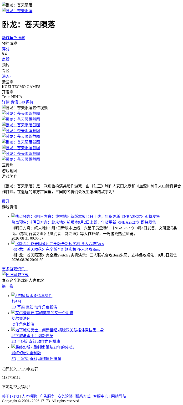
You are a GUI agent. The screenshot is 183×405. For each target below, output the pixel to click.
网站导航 (118, 396)
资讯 (17, 102)
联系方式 (83, 396)
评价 (29, 102)
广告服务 (47, 396)
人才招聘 (29, 396)
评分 (6, 49)
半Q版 (22, 341)
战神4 (16, 301)
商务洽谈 (65, 396)
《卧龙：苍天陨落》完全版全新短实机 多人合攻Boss (55, 249)
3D (13, 307)
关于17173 (10, 396)
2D (13, 341)
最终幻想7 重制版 (26, 353)
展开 (6, 201)
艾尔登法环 (20, 319)
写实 (21, 307)
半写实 (23, 359)
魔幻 (29, 307)
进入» (6, 76)
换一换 (7, 286)
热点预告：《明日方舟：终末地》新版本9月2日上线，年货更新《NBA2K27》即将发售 (83, 222)
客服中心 (100, 396)
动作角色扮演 (13, 38)
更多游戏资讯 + (15, 269)
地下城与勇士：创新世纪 (32, 336)
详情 (6, 102)
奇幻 (32, 341)
